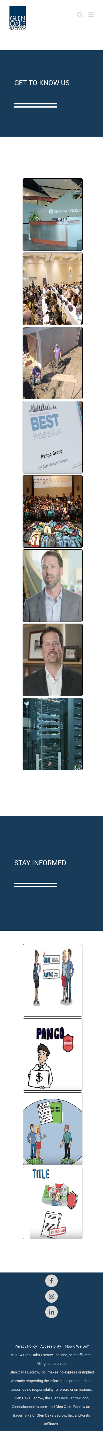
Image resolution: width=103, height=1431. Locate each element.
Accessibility (50, 1346)
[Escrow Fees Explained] (52, 980)
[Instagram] (51, 1296)
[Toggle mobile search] (80, 15)
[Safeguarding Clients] (52, 734)
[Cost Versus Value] (52, 1054)
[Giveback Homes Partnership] (52, 363)
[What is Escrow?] (52, 1129)
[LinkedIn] (51, 1312)
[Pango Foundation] (52, 511)
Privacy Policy (26, 1346)
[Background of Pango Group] (52, 215)
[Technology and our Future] (52, 660)
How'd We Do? (77, 1346)
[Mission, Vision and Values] (52, 437)
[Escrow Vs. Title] (52, 1203)
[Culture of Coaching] (52, 289)
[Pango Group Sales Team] (52, 586)
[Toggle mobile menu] (91, 15)
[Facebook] (51, 1281)
